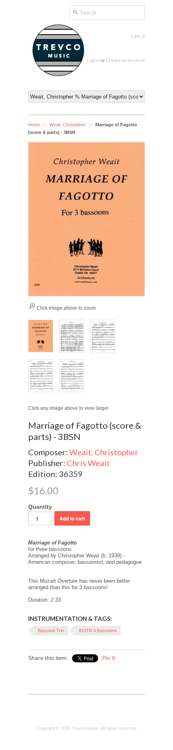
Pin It (108, 658)
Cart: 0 (138, 36)
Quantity (40, 506)
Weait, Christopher (67, 124)
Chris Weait (88, 463)
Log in (93, 60)
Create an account (125, 60)
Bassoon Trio (51, 630)
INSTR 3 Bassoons (98, 630)
